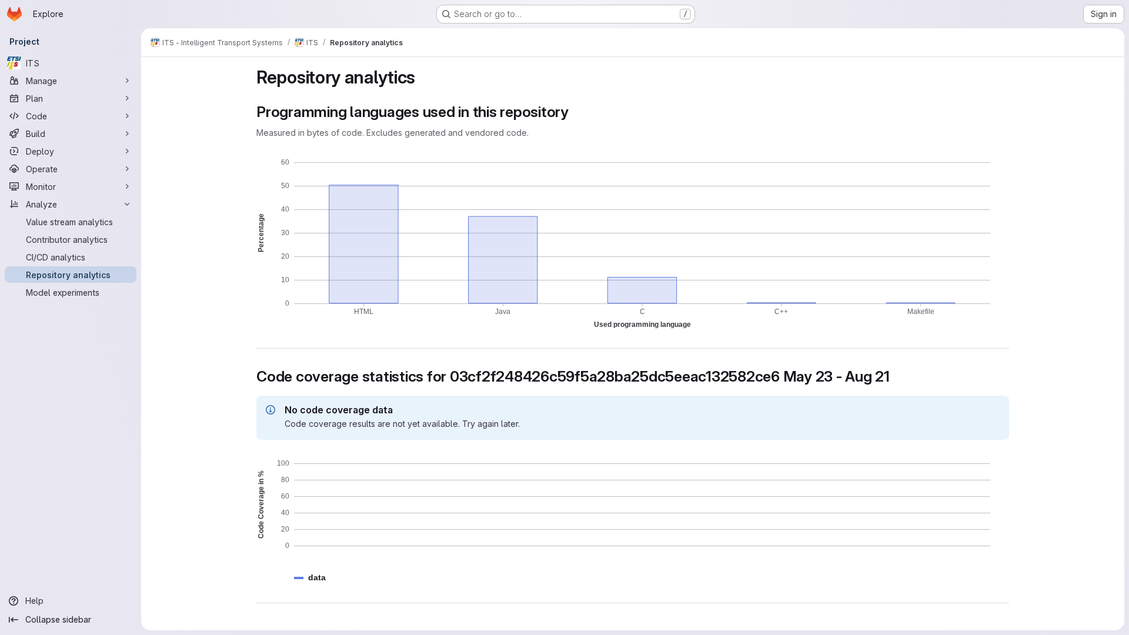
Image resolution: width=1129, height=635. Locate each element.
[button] (317, 578)
